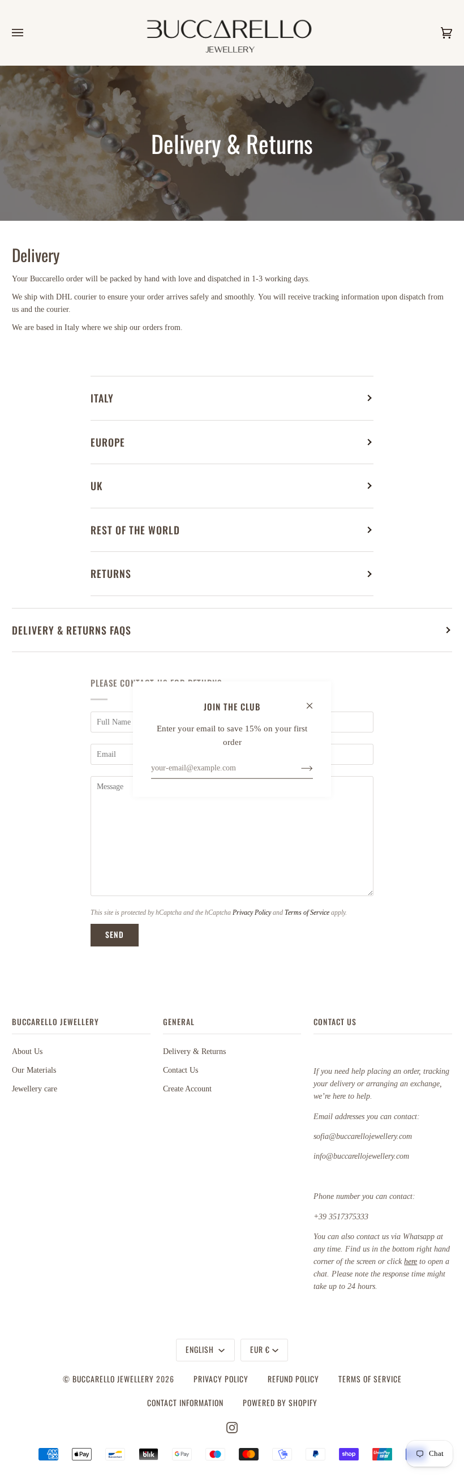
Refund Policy (293, 1379)
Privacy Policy (252, 912)
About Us (27, 1051)
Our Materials (34, 1070)
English (201, 1349)
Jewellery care (34, 1089)
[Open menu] (29, 33)
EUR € (260, 1349)
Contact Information (185, 1402)
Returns (111, 573)
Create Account (187, 1089)
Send (114, 934)
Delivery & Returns (194, 1051)
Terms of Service (307, 912)
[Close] (314, 700)
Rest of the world (135, 529)
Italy (102, 398)
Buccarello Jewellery (114, 1379)
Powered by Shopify (280, 1402)
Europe (108, 442)
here (410, 1261)
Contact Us (180, 1070)
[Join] (298, 768)
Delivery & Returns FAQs (71, 630)
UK (96, 485)
